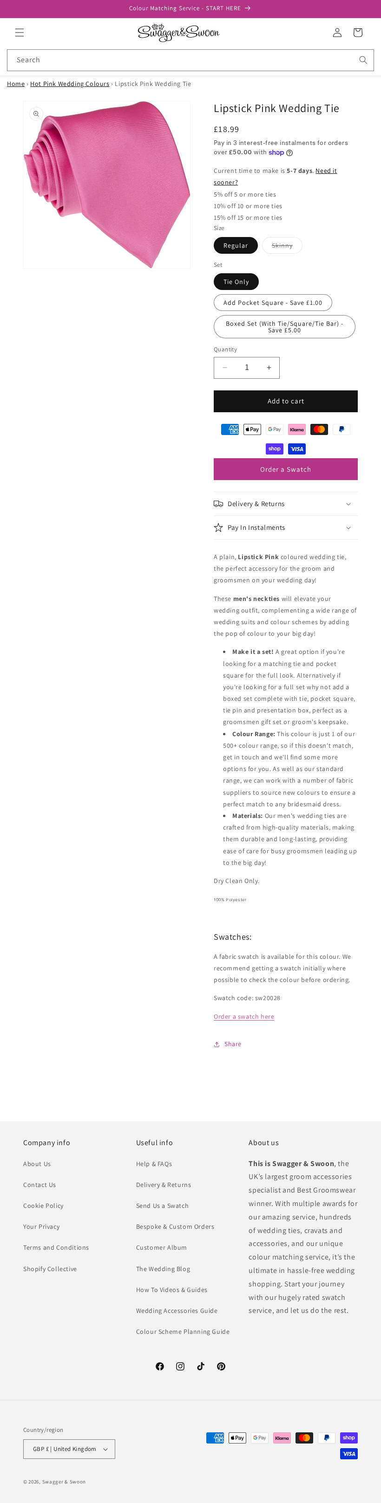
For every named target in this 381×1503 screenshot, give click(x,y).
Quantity (225, 349)
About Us (37, 1164)
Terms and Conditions (56, 1247)
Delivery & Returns (163, 1184)
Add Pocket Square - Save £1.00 (272, 302)
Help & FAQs (154, 1164)
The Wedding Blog (163, 1269)
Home (16, 83)
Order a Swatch (285, 469)
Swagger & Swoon (64, 1481)
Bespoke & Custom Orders (175, 1226)
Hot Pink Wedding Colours (69, 83)
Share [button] (233, 1044)
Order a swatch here (244, 1016)
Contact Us (39, 1184)
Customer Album (161, 1247)
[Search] (363, 60)
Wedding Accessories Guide (177, 1310)
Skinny (287, 247)
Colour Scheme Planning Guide (183, 1331)
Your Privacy (41, 1226)
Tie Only (236, 281)
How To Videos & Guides (172, 1289)
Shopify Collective (50, 1269)
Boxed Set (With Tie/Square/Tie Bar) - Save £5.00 (284, 326)
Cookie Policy (43, 1205)
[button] (19, 32)
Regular (235, 245)
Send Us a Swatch (162, 1205)
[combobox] (190, 60)
